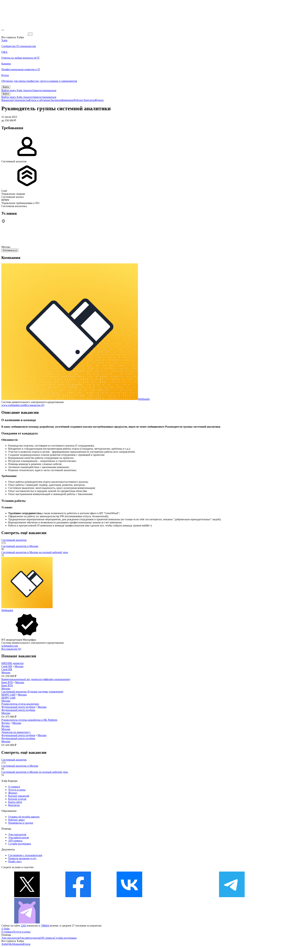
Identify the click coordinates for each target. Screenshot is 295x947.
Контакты (14, 805)
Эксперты (56, 100)
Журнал (99, 100)
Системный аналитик (14, 540)
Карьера (18, 944)
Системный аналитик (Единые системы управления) (32, 691)
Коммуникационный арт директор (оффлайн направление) (35, 679)
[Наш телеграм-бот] (27, 922)
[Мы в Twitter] (27, 896)
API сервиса (15, 840)
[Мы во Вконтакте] (129, 896)
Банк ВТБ (7, 682)
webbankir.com (9, 645)
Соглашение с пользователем (25, 855)
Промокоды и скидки (20, 822)
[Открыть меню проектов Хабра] (2, 30)
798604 (45, 925)
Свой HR (6, 666)
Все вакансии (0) (34, 405)
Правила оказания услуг (22, 858)
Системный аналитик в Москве (19, 546)
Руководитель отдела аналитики (20, 703)
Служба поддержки (19, 843)
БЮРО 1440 (8, 694)
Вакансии (7, 100)
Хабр (4, 944)
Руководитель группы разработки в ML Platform (29, 719)
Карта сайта (15, 802)
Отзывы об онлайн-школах (24, 816)
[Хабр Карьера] (14, 33)
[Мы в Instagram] (180, 896)
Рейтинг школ (16, 819)
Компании (68, 100)
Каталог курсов (17, 798)
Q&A (10, 944)
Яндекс (5, 723)
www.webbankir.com (13, 405)
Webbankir (144, 399)
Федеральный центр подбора (18, 706)
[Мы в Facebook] (78, 896)
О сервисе (14, 786)
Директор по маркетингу (16, 732)
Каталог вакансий (18, 795)
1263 (23, 925)
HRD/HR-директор (12, 663)
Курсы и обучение (39, 100)
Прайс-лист (15, 861)
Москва (19, 666)
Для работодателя (18, 837)
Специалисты (21, 100)
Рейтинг (78, 100)
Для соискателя (17, 834)
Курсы (26, 944)
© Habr (5, 928)
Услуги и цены (16, 789)
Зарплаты (89, 100)
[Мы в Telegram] (231, 896)
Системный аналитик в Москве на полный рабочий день (34, 552)
